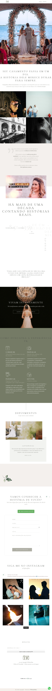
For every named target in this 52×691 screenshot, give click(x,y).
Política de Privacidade (18, 664)
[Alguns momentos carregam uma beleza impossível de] (13, 615)
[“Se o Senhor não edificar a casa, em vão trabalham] (13, 589)
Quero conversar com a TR (27, 511)
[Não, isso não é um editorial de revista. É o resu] (39, 615)
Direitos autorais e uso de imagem (31, 664)
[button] (26, 678)
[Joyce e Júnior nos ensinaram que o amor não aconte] (39, 589)
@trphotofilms (26, 568)
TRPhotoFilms (33, 689)
